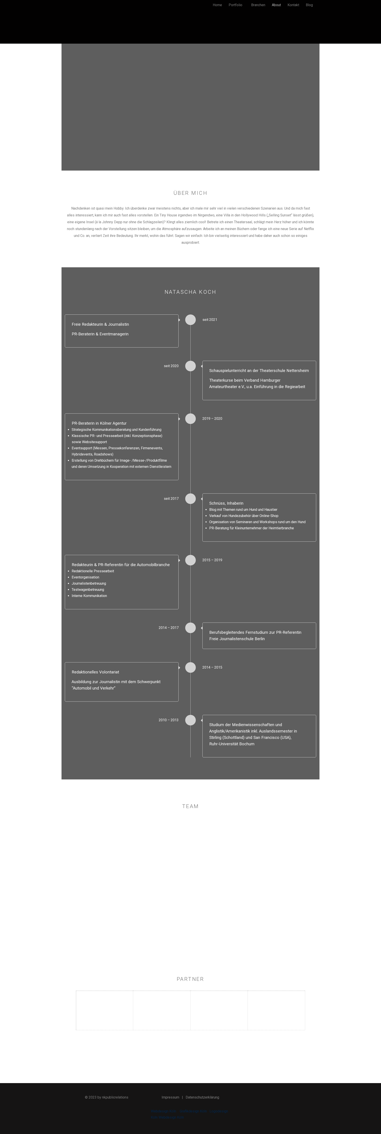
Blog (309, 5)
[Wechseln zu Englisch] (279, 30)
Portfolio (235, 5)
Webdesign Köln (163, 1111)
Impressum (170, 1097)
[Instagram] (284, 1098)
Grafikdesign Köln (193, 1111)
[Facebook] (264, 1098)
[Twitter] (274, 1098)
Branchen (258, 5)
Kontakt (293, 5)
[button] (236, 5)
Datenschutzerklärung (202, 1097)
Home (217, 5)
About (276, 5)
